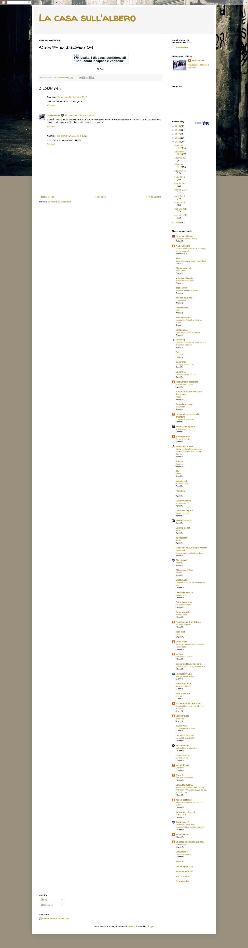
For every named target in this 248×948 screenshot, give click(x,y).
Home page (100, 197)
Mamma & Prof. (183, 528)
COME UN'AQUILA (185, 511)
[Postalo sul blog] (83, 77)
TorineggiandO (182, 612)
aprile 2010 (179, 196)
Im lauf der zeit (183, 765)
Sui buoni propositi (183, 625)
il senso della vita (184, 298)
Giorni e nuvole (182, 758)
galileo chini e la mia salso (186, 748)
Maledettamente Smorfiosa (189, 703)
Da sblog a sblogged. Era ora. (190, 842)
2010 (177, 142)
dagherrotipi (181, 288)
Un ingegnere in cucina (185, 365)
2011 (177, 138)
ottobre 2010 (180, 158)
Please (178, 397)
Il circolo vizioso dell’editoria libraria (190, 553)
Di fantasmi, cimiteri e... (185, 419)
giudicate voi (181, 503)
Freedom (179, 355)
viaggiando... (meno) (185, 812)
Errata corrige (182, 881)
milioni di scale (181, 615)
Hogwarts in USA (184, 674)
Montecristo (181, 642)
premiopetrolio (183, 436)
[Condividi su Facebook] (90, 77)
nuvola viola (181, 726)
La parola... (181, 372)
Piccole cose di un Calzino (188, 622)
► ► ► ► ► (181, 815)
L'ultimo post (181, 300)
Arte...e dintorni (183, 693)
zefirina (179, 654)
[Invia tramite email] (80, 77)
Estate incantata (183, 520)
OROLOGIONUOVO (185, 735)
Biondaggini (181, 560)
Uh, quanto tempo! (183, 605)
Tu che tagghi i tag (184, 866)
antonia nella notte (184, 278)
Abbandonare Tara (184, 570)
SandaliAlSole (182, 716)
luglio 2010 (179, 177)
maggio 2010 (180, 190)
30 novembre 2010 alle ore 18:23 (72, 136)
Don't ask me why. (183, 439)
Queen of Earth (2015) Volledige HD (190, 667)
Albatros (180, 861)
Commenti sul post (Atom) (59, 202)
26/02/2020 (180, 407)
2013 (177, 130)
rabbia (178, 474)
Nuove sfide (180, 595)
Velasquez (180, 718)
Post (45, 900)
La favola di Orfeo (184, 236)
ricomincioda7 (182, 308)
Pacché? (179, 563)
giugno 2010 (180, 183)
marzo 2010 (179, 202)
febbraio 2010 (180, 209)
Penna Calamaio (183, 684)
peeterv (131, 926)
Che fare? (180, 768)
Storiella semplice (183, 513)
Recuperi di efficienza (184, 778)
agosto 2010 (180, 171)
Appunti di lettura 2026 (185, 281)
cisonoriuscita (182, 755)
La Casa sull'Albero (183, 854)
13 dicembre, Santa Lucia (186, 374)
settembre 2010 (179, 165)
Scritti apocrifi (182, 822)
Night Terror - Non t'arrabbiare (188, 332)
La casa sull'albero (87, 17)
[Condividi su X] (86, 77)
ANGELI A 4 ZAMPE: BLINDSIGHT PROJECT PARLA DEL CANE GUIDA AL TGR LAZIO (191, 790)
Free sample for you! (184, 384)
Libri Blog (180, 340)
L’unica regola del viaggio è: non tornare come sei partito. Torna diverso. (188, 451)
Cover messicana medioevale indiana (191, 261)
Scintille (179, 461)
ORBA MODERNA (184, 785)
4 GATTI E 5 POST (183, 686)
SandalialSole (53, 115)
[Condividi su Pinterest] (93, 77)
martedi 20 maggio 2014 (185, 738)
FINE (178, 310)
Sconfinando (182, 47)
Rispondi (51, 105)
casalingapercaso (184, 592)
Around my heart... (184, 404)
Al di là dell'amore (183, 429)
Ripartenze (180, 464)
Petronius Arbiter (184, 602)
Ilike (178, 471)
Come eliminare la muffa (185, 728)
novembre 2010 (179, 153)
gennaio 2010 (180, 215)
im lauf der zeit (183, 834)
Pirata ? (179, 775)
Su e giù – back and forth (186, 676)
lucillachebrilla (182, 745)
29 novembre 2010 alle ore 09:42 (80, 115)
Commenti (48, 905)
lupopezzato (181, 538)
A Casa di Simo (183, 246)
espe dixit (180, 632)
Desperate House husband (188, 664)
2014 (177, 126)
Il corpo (179, 696)
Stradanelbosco (183, 501)
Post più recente (47, 197)
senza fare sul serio (184, 657)
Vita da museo (182, 876)
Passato (179, 573)
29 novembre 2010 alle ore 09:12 (72, 97)
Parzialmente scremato (187, 382)
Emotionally (181, 580)
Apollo (178, 540)
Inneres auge (181, 844)
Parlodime (180, 491)
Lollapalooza (182, 330)
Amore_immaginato (185, 426)
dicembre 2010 (178, 146)
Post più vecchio (153, 197)
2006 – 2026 (181, 271)
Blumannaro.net (183, 268)
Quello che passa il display (186, 239)
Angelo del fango (184, 800)
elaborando (181, 362)
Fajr (177, 352)
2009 (177, 223)
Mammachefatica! (184, 871)
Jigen (178, 258)
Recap (178, 530)
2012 (177, 134)
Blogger (150, 926)
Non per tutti (181, 481)
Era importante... (182, 484)
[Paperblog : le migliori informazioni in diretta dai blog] (201, 125)
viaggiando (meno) (184, 446)
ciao (177, 634)
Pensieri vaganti (183, 317)
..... (177, 494)
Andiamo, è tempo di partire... (187, 290)
